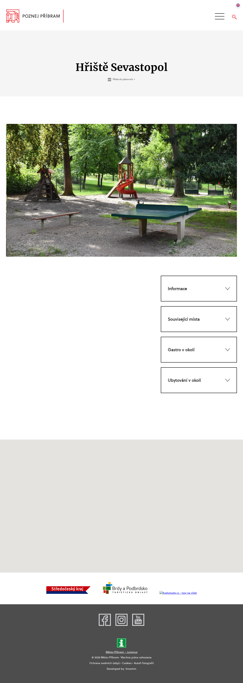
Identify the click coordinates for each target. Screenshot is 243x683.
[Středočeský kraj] (68, 593)
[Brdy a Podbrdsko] (125, 593)
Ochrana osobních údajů (104, 663)
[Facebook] (105, 625)
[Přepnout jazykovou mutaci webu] (238, 5)
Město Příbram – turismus (121, 652)
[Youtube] (138, 625)
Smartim (130, 669)
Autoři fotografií (144, 663)
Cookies (127, 663)
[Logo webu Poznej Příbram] (38, 16)
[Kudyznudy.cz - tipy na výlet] (178, 593)
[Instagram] (121, 625)
